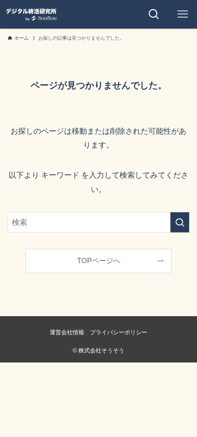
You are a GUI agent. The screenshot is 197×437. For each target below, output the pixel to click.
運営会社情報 (67, 332)
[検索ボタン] (154, 14)
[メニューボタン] (182, 14)
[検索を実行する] (179, 222)
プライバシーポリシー (118, 332)
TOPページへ (98, 261)
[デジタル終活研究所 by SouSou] (31, 14)
